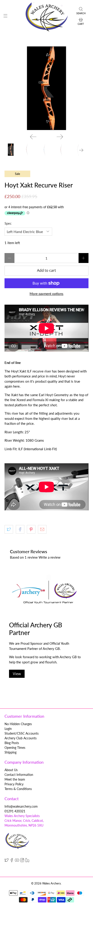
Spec (8, 223)
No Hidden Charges (18, 724)
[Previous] (33, 136)
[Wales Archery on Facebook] (12, 861)
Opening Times (15, 747)
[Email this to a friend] (42, 529)
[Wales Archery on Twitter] (7, 861)
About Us (11, 770)
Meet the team (15, 779)
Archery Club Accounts (21, 738)
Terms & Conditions (18, 789)
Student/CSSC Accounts (22, 733)
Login (8, 729)
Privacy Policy (14, 784)
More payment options (46, 294)
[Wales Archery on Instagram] (22, 861)
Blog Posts (12, 743)
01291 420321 (15, 811)
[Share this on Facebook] (20, 529)
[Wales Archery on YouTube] (17, 861)
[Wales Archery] (46, 16)
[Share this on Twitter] (9, 529)
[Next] (59, 136)
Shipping (10, 752)
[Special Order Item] (46, 88)
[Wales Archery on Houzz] (27, 861)
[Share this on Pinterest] (31, 529)
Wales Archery (51, 883)
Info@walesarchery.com (21, 806)
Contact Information (19, 775)
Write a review (49, 557)
